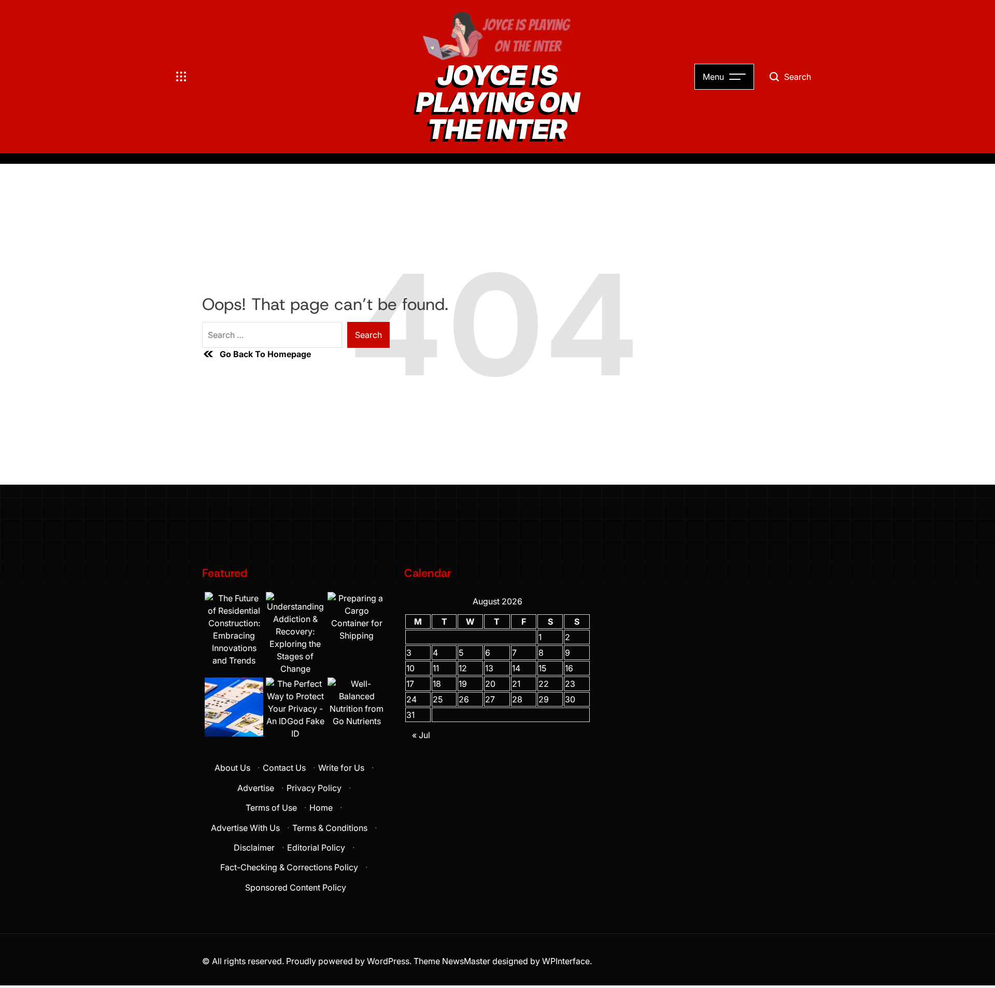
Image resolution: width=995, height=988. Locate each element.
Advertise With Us (245, 828)
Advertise (255, 788)
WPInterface (566, 961)
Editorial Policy (316, 847)
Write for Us (341, 768)
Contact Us (284, 768)
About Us (232, 768)
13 (489, 668)
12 (463, 668)
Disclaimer (254, 847)
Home (321, 807)
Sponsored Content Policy (295, 887)
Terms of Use (271, 807)
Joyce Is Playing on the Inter (497, 102)
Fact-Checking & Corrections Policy (289, 867)
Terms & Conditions (329, 828)
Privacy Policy (314, 788)
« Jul (421, 735)
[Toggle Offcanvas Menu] (181, 77)
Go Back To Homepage (265, 354)
